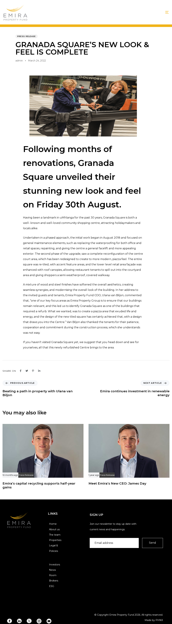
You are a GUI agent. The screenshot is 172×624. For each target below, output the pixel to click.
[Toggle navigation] (141, 12)
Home (53, 523)
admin (19, 60)
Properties (55, 540)
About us (54, 529)
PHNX (159, 620)
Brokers (53, 580)
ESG (51, 586)
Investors (54, 564)
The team (54, 534)
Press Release (26, 36)
